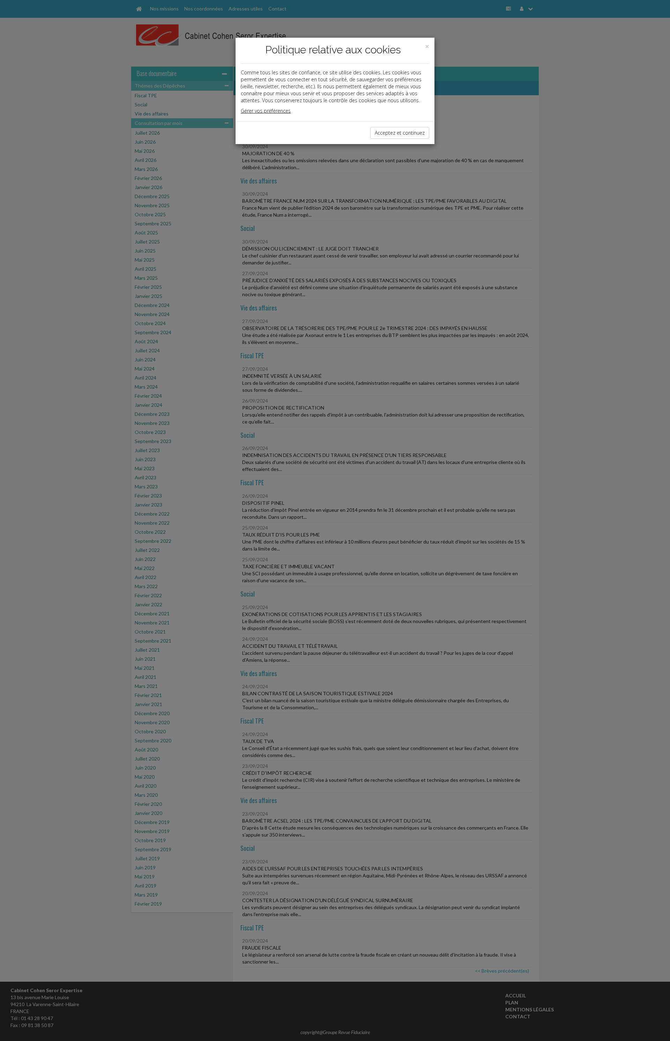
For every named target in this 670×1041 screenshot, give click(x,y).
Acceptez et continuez (400, 132)
